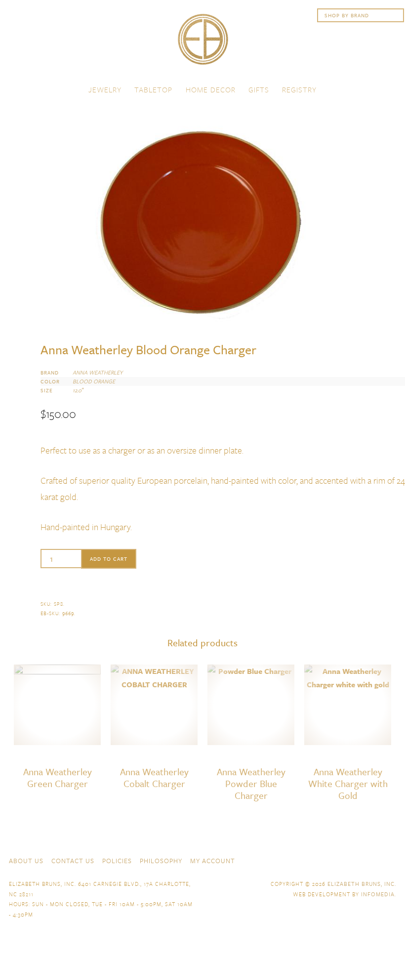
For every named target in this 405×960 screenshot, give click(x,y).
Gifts (258, 89)
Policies (117, 861)
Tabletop (153, 89)
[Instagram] (391, 860)
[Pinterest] (373, 860)
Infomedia (378, 894)
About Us (26, 861)
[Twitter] (355, 860)
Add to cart (108, 559)
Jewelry (105, 89)
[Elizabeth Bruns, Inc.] (202, 44)
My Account (212, 861)
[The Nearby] (320, 860)
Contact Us (72, 861)
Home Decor (211, 89)
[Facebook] (338, 860)
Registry (299, 89)
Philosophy (161, 861)
